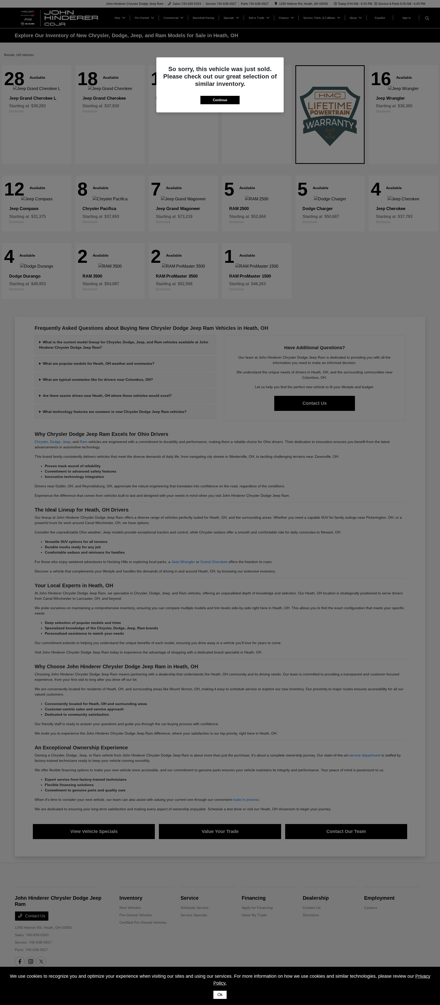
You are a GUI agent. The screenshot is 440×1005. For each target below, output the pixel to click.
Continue (220, 100)
